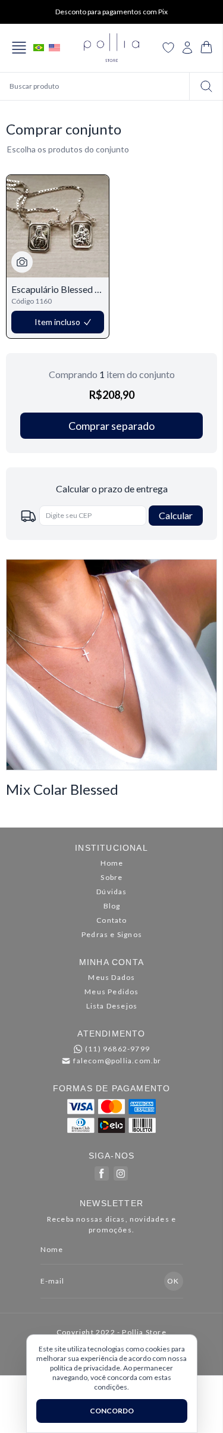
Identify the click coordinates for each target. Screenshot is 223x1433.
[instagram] (121, 1173)
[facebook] (102, 1173)
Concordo (112, 1410)
